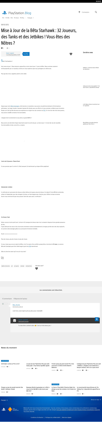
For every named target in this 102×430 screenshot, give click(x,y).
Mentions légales (66, 417)
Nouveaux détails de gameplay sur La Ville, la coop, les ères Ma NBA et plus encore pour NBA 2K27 (37, 389)
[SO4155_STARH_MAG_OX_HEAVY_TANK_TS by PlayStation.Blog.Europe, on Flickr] (12, 212)
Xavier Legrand (10, 53)
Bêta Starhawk (15, 106)
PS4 (12, 18)
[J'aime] (7, 366)
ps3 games (16, 266)
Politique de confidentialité (52, 417)
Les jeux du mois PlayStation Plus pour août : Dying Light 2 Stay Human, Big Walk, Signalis (38, 364)
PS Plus (22, 18)
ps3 (12, 266)
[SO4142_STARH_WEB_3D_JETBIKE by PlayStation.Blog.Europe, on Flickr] (12, 182)
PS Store (16, 18)
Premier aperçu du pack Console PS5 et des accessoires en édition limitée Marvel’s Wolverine (63, 365)
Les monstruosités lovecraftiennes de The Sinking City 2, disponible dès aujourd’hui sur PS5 (88, 389)
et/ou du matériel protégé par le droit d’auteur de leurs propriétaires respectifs (78, 410)
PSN (30, 246)
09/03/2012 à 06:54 (18, 307)
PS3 (44, 110)
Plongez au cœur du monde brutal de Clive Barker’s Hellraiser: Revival (12, 388)
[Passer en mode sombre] (79, 12)
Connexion (85, 12)
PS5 (3, 18)
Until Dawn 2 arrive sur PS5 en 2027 (10, 364)
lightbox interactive (5, 266)
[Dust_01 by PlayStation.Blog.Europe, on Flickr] (12, 140)
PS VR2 (7, 18)
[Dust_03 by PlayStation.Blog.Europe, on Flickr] (12, 156)
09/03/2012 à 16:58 (23, 321)
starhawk (22, 266)
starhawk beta (29, 266)
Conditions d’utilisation (37, 417)
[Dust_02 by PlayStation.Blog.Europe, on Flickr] (35, 140)
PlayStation (19, 13)
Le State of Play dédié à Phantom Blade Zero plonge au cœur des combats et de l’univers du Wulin (64, 389)
